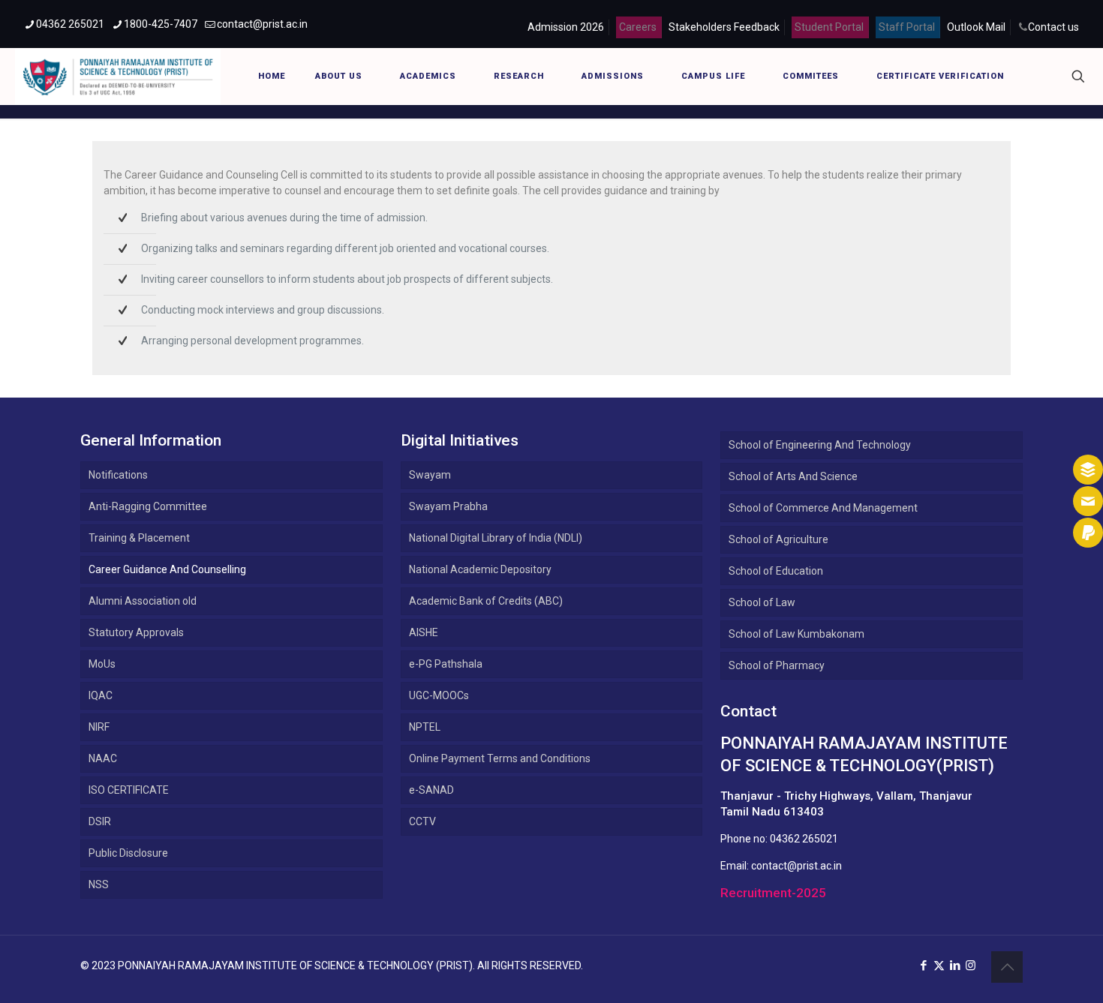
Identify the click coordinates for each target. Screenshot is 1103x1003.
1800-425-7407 (160, 24)
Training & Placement (139, 538)
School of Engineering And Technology (820, 445)
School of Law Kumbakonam (796, 634)
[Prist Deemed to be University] (118, 76)
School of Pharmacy (777, 665)
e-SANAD (431, 790)
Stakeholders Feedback (724, 27)
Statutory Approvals (136, 632)
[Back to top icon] (1007, 967)
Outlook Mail (976, 27)
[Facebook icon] (923, 965)
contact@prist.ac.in (262, 24)
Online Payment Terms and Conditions (500, 758)
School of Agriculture (778, 539)
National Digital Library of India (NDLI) (495, 538)
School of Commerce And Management (823, 508)
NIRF (99, 727)
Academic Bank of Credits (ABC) (486, 601)
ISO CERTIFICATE (129, 790)
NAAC (103, 758)
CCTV (422, 821)
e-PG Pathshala (445, 664)
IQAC (101, 695)
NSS (99, 884)
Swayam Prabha (448, 506)
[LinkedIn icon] (954, 965)
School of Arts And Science (793, 476)
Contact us (1053, 27)
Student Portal (829, 27)
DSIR (100, 821)
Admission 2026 (565, 27)
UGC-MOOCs (439, 695)
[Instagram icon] (970, 965)
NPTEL (424, 727)
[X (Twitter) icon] (939, 965)
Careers (638, 27)
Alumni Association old (143, 601)
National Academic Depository (480, 569)
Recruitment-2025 (773, 892)
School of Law (762, 602)
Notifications (118, 475)
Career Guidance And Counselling (167, 569)
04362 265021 (70, 24)
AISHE (423, 632)
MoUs (102, 664)
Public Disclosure (128, 853)
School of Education (776, 571)
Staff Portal (907, 27)
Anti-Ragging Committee (148, 506)
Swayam (430, 475)
